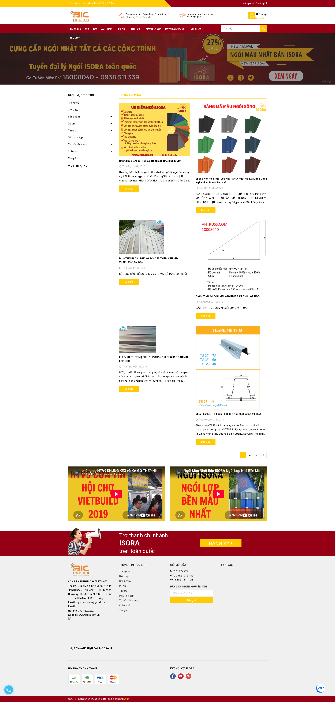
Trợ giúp (75, 38)
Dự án (122, 29)
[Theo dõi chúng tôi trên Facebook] (173, 676)
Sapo (126, 698)
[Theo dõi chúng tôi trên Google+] (189, 676)
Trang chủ (74, 29)
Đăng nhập (249, 3)
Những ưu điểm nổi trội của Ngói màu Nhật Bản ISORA (150, 161)
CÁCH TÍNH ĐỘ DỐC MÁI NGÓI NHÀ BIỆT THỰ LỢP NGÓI (228, 296)
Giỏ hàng (261, 14)
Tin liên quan (77, 166)
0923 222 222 (194, 17)
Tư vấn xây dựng (175, 29)
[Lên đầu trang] (328, 691)
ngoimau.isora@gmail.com (200, 14)
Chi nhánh (197, 29)
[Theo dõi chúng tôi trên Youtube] (181, 676)
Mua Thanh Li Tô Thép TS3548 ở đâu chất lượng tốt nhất (228, 414)
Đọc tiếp (129, 188)
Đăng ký (262, 3)
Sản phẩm (107, 29)
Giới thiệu (91, 29)
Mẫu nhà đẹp (153, 29)
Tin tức (135, 29)
